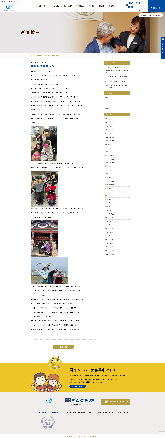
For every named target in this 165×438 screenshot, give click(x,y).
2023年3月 (108, 206)
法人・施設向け (69, 6)
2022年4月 (108, 236)
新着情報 (112, 6)
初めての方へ (42, 6)
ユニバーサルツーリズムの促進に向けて (116, 67)
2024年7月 (108, 170)
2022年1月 (108, 247)
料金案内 (81, 6)
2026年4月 (108, 122)
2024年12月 (109, 155)
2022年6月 (108, 228)
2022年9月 (108, 217)
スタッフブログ (110, 101)
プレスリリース (110, 104)
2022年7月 (108, 225)
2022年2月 (108, 243)
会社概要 (101, 6)
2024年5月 (108, 173)
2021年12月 (109, 250)
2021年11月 (109, 254)
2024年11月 (109, 159)
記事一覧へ (64, 347)
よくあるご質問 (147, 15)
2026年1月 (108, 133)
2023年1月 (108, 210)
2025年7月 (108, 144)
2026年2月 (108, 129)
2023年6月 (108, 199)
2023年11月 (109, 184)
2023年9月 (108, 188)
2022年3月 (108, 239)
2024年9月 (108, 166)
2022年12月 (109, 214)
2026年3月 (108, 126)
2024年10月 (109, 162)
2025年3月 (108, 148)
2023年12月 (109, 181)
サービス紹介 (55, 6)
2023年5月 (108, 203)
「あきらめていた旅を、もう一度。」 (115, 81)
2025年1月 (108, 151)
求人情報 (91, 6)
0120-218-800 (134, 5)
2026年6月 (108, 119)
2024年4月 (108, 177)
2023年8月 (108, 192)
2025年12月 (109, 137)
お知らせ (108, 97)
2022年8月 (108, 221)
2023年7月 (108, 195)
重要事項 (157, 15)
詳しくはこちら (77, 386)
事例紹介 (108, 108)
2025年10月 (109, 140)
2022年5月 (108, 232)
